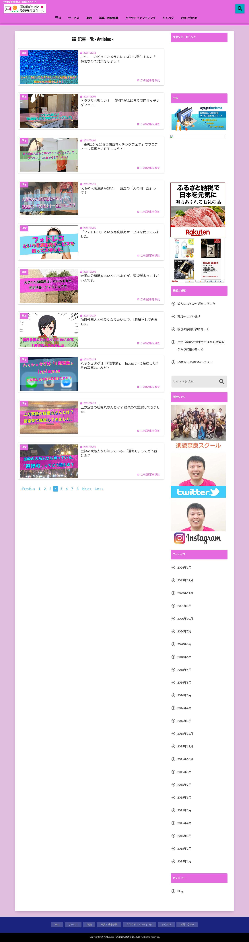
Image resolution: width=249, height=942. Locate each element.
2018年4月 (184, 669)
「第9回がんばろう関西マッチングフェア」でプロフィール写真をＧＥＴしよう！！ (119, 147)
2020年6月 (184, 644)
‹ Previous (27, 489)
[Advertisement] (199, 68)
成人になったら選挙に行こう (196, 303)
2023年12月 (185, 580)
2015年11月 (185, 746)
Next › (86, 489)
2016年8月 (184, 682)
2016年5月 (184, 695)
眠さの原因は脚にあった (193, 329)
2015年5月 (184, 810)
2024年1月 (184, 567)
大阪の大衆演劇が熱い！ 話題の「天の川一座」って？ (118, 190)
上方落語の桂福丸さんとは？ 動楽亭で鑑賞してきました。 (120, 409)
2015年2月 (184, 848)
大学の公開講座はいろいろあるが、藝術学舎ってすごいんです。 (120, 278)
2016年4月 (184, 708)
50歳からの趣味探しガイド (195, 362)
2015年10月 (185, 759)
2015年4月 (184, 823)
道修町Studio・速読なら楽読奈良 (117, 937)
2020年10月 (185, 618)
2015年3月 (184, 835)
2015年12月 (185, 733)
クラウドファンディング (140, 18)
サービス (73, 18)
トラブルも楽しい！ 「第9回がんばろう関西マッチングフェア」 (120, 103)
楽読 (89, 18)
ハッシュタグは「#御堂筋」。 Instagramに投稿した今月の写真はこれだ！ (120, 366)
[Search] (221, 382)
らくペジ (168, 18)
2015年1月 (184, 861)
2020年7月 (184, 631)
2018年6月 (184, 657)
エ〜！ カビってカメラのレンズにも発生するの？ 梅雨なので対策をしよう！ (120, 59)
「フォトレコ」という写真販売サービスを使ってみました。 (120, 234)
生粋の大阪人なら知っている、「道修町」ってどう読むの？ (119, 453)
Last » (99, 489)
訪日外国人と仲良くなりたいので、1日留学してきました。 (119, 322)
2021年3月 (184, 606)
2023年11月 (185, 593)
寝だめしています (189, 316)
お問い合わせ (189, 18)
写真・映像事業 (108, 18)
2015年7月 (184, 784)
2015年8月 (184, 772)
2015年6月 (184, 797)
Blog (58, 17)
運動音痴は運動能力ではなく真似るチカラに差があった (200, 346)
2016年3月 (184, 721)
